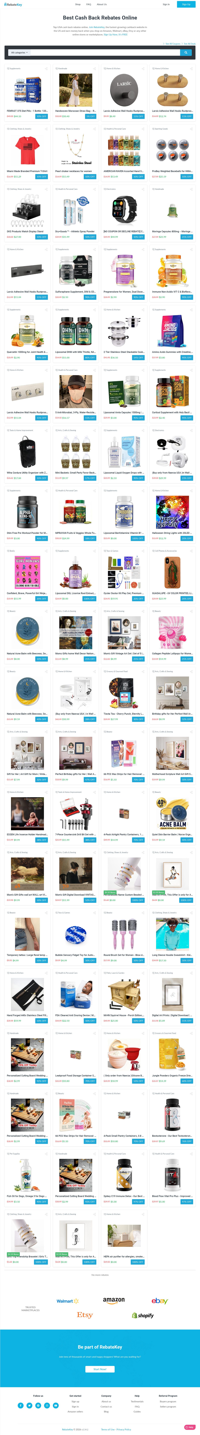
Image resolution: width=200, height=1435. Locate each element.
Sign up (75, 1401)
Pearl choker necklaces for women (73, 171)
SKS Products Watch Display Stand (25, 231)
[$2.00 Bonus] (172, 873)
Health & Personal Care (116, 129)
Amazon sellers (75, 1411)
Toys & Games (112, 551)
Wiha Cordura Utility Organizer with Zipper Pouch (32, 472)
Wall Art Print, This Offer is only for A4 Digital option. (83, 1256)
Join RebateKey (96, 27)
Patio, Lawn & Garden (115, 973)
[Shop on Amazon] (114, 1302)
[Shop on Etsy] (85, 1316)
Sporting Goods (161, 129)
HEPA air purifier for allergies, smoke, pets (126, 1256)
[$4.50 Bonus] (124, 873)
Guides (137, 1411)
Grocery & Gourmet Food (117, 671)
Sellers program (168, 1406)
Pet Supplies (15, 1154)
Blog (106, 1411)
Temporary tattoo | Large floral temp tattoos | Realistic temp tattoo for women (47, 955)
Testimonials (137, 1401)
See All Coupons (173, 44)
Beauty (13, 611)
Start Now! (100, 1369)
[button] (46, 68)
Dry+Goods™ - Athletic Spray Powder (75, 231)
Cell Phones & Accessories (166, 551)
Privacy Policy (124, 1429)
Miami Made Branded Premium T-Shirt (27, 171)
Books (12, 551)
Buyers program (168, 1401)
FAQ (88, 4)
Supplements (15, 68)
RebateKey (67, 1429)
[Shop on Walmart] (68, 1302)
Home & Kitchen (113, 68)
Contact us (106, 1406)
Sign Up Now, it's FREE (116, 34)
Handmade (62, 68)
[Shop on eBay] (160, 1302)
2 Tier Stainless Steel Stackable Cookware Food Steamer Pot (136, 352)
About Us (102, 4)
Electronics (111, 189)
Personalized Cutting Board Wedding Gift (28, 1075)
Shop (78, 4)
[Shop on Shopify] (143, 1316)
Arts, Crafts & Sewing (67, 430)
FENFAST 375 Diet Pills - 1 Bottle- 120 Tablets (30, 111)
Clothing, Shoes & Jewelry (20, 129)
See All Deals (189, 44)
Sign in (75, 1406)
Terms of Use (107, 1429)
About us (106, 1401)
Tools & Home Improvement (21, 430)
